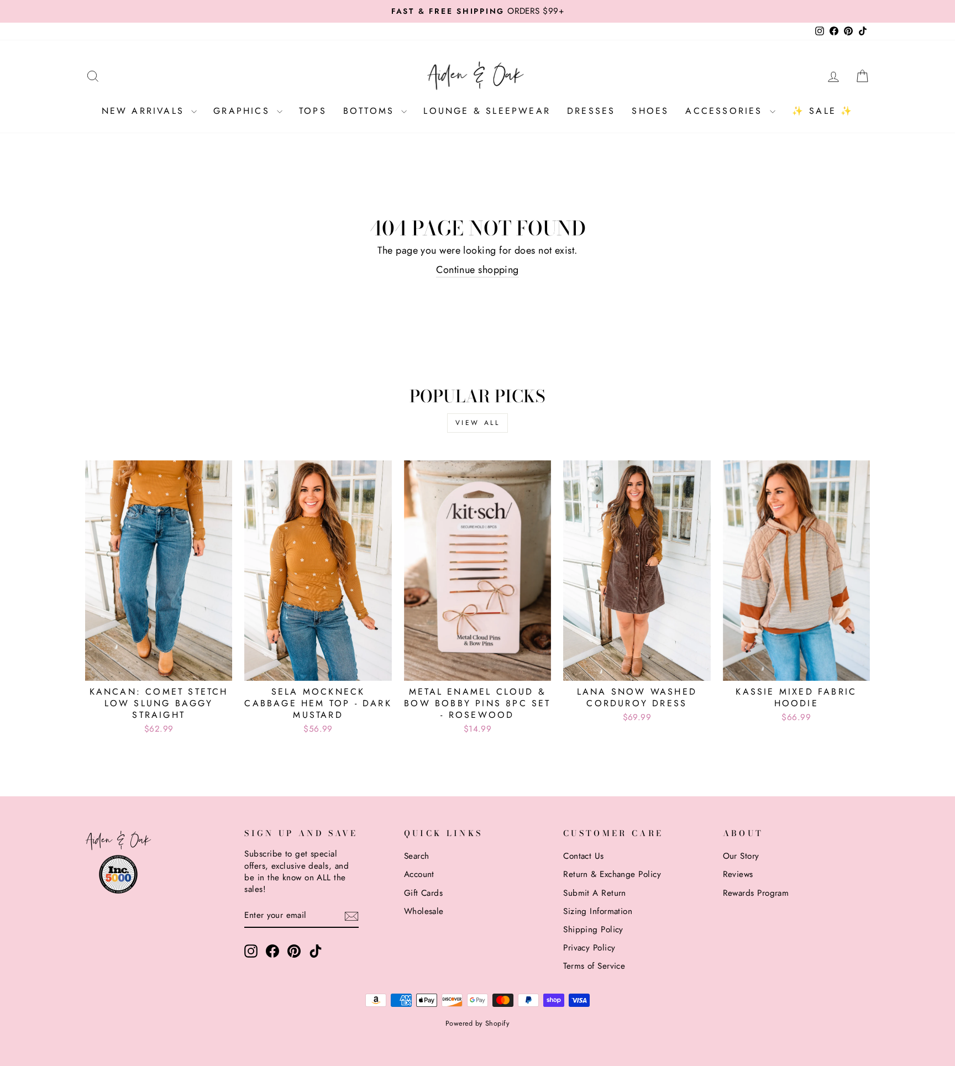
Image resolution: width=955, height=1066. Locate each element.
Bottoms (371, 110)
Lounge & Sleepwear (486, 110)
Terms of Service (594, 966)
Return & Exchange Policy (612, 874)
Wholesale (424, 911)
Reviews (738, 874)
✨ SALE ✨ (823, 110)
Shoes (650, 110)
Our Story (741, 856)
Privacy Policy (589, 948)
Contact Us (583, 856)
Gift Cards (423, 893)
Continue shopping (477, 270)
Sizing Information (597, 911)
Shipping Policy (593, 929)
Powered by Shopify (477, 1023)
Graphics (243, 110)
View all (477, 423)
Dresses (591, 110)
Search (416, 856)
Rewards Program (756, 893)
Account (419, 874)
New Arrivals (145, 110)
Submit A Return (594, 893)
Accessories (726, 110)
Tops (313, 110)
